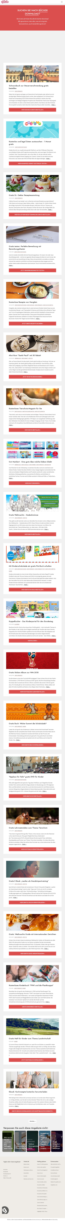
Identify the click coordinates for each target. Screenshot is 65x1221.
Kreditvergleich (54, 1179)
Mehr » (53, 105)
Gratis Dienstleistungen (21, 147)
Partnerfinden (54, 1173)
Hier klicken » (32, 640)
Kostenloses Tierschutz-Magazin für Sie (25, 408)
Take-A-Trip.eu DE (7, 1178)
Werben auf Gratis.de (28, 1179)
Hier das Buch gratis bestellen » (32, 109)
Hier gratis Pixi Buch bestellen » (32, 589)
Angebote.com (54, 1184)
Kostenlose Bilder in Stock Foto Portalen (46, 1190)
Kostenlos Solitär (41, 1184)
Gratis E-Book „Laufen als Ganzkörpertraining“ (29, 881)
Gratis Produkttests (40, 569)
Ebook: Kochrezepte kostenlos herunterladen (28, 1091)
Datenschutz (26, 1164)
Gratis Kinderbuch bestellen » (32, 1007)
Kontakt (25, 1176)
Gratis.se (5, 1175)
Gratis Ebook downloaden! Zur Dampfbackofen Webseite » (32, 1111)
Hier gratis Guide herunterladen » (32, 953)
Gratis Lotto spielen (41, 1167)
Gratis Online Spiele (41, 1176)
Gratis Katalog (30, 305)
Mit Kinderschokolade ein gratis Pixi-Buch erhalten (30, 566)
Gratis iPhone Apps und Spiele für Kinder (46, 1199)
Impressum (26, 1167)
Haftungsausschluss (28, 1170)
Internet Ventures (37, 1219)
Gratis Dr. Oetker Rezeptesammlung (24, 195)
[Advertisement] (32, 46)
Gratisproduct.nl (7, 1173)
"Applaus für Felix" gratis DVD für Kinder (26, 776)
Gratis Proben (32, 464)
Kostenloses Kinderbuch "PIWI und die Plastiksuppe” (31, 985)
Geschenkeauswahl (55, 1176)
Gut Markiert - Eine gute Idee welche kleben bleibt (30, 461)
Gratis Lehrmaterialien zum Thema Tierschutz (28, 827)
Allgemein (16, 624)
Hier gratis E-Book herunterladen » (32, 902)
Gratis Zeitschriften (48, 305)
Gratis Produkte (18, 91)
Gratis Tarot (39, 1173)
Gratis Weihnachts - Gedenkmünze (23, 515)
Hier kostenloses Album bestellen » (32, 692)
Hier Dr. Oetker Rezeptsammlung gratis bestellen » (32, 214)
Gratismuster (47, 464)
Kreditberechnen (55, 1170)
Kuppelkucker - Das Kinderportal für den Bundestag (31, 621)
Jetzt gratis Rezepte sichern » (32, 323)
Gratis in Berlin (40, 1202)
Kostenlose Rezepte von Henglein (23, 302)
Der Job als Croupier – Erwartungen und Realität (48, 1208)
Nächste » (32, 1121)
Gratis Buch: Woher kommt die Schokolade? (28, 723)
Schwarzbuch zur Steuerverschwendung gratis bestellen (28, 87)
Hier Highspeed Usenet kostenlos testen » (32, 163)
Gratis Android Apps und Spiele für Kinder (46, 1196)
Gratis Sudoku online (42, 1182)
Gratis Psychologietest (42, 1170)
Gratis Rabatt (24, 358)
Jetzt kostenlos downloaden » (32, 1060)
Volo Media (54, 1219)
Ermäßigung (18, 358)
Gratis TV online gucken (42, 1164)
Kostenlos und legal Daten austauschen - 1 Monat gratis (30, 142)
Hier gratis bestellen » (32, 430)
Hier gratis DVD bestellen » (32, 796)
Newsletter (26, 1173)
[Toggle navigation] (62, 2)
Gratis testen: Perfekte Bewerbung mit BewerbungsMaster (25, 247)
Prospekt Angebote (55, 1167)
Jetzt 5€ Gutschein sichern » (32, 377)
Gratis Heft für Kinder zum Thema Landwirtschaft (30, 1038)
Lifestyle (31, 358)
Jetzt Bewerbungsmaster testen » (32, 270)
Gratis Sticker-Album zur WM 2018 (24, 672)
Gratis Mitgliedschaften (28, 411)
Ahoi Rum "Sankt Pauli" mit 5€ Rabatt (25, 355)
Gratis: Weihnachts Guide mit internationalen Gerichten (32, 934)
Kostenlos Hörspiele (41, 1193)
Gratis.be (5, 1169)
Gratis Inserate (40, 1179)
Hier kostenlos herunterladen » (32, 849)
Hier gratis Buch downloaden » (33, 745)
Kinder (10, 571)
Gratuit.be (5, 1171)
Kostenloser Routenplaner (43, 1187)
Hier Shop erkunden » (32, 483)
